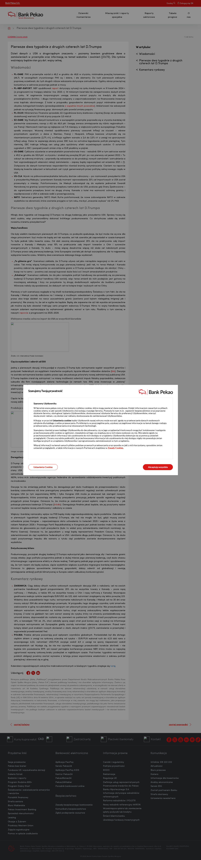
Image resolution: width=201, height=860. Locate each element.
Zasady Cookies (115, 448)
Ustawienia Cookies (43, 467)
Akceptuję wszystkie (158, 467)
